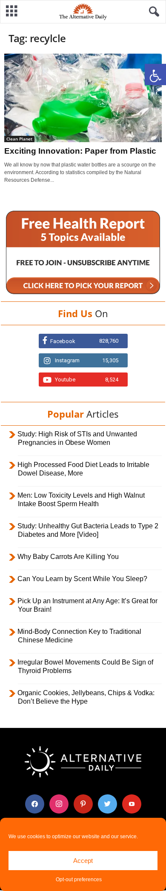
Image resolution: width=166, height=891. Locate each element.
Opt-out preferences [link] (79, 879)
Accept (83, 860)
